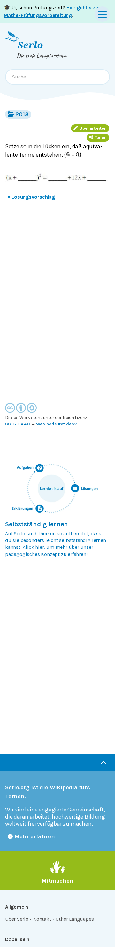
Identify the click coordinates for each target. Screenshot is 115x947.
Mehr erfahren (34, 836)
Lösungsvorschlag (31, 197)
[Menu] (102, 14)
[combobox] (57, 77)
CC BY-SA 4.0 (17, 424)
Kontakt (42, 919)
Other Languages (75, 919)
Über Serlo (16, 919)
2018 (22, 114)
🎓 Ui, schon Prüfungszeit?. (52, 11)
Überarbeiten (93, 128)
